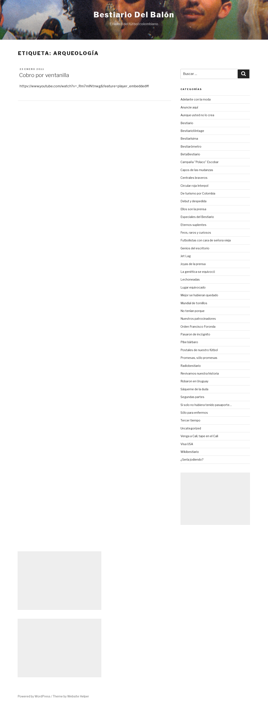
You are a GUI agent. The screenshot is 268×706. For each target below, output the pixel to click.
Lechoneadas (190, 279)
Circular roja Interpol (194, 185)
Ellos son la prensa (193, 209)
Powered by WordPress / (35, 696)
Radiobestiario (190, 365)
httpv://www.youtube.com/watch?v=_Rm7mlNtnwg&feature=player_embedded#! (84, 86)
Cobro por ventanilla (44, 75)
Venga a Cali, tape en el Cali (199, 436)
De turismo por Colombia (197, 193)
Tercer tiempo (190, 420)
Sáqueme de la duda (194, 389)
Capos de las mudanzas (196, 170)
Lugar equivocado (193, 287)
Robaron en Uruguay (194, 381)
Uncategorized (190, 428)
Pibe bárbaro (189, 342)
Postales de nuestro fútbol (199, 350)
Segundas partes (192, 397)
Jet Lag (185, 256)
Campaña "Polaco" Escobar (199, 162)
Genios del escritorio (194, 248)
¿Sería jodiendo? (192, 459)
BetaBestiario (190, 154)
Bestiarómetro (190, 146)
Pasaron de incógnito (195, 334)
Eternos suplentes (193, 225)
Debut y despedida (193, 201)
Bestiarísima (189, 138)
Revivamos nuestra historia (199, 373)
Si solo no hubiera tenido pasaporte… (206, 405)
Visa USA (186, 444)
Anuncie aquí (189, 107)
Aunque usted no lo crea (197, 115)
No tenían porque (192, 311)
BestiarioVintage (192, 131)
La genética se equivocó (197, 271)
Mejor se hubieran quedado (199, 295)
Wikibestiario (189, 451)
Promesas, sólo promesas (198, 357)
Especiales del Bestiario (197, 217)
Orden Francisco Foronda (197, 326)
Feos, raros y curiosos (195, 232)
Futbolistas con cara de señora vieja (205, 240)
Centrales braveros (193, 177)
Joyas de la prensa (193, 264)
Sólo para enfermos (194, 412)
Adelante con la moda (195, 99)
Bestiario (186, 123)
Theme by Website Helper (71, 696)
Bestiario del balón (134, 14)
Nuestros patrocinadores (198, 318)
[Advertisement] (215, 499)
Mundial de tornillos (193, 303)
